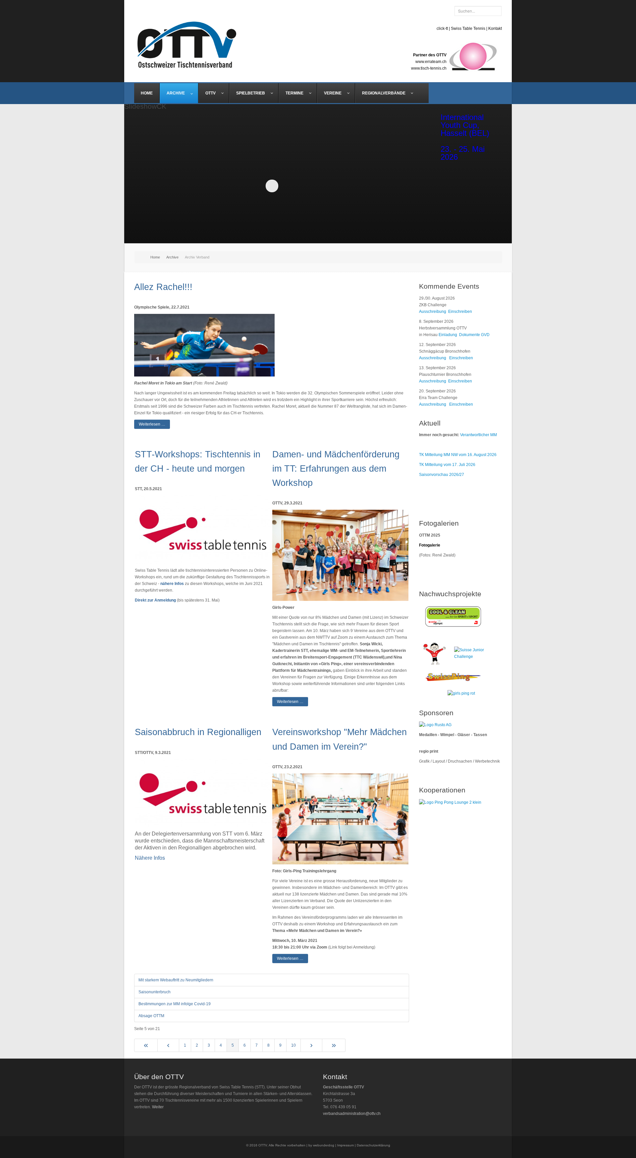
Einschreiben (460, 311)
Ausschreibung (432, 311)
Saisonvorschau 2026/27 (441, 474)
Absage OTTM (151, 1015)
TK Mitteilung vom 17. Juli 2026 (447, 464)
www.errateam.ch (431, 61)
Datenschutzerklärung (373, 1145)
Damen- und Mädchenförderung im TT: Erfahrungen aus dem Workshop (335, 468)
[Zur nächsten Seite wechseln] (311, 1045)
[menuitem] (147, 93)
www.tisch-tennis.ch (429, 68)
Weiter (158, 1107)
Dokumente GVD (474, 334)
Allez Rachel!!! (163, 287)
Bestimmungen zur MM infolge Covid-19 (174, 1004)
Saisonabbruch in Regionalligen (198, 732)
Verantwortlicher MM (478, 435)
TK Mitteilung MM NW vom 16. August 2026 (458, 454)
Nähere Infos (150, 858)
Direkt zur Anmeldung (155, 600)
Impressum (345, 1145)
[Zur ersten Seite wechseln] (146, 1045)
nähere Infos (172, 583)
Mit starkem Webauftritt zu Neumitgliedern (175, 980)
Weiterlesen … (152, 424)
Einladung (449, 334)
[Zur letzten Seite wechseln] (333, 1045)
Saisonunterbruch (154, 992)
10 (293, 1045)
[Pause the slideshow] (398, 185)
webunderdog (323, 1145)
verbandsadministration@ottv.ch (352, 1113)
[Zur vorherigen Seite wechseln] (168, 1045)
